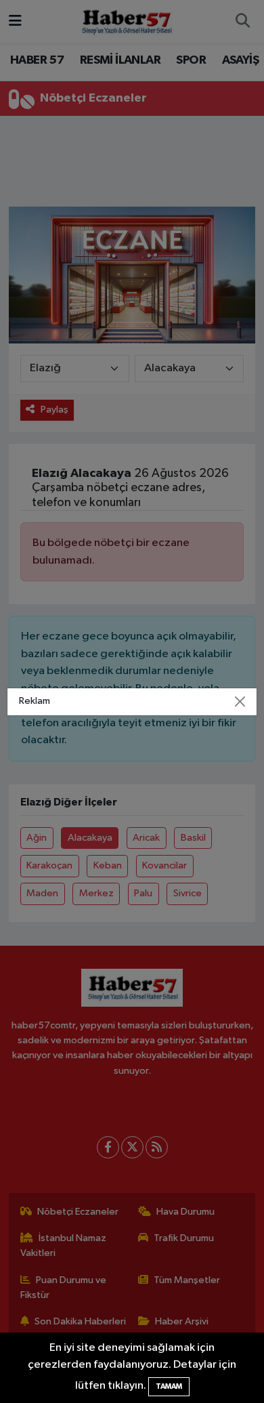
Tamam (169, 1386)
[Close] (240, 701)
